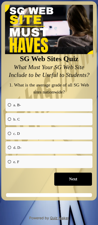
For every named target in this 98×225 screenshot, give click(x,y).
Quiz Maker (59, 218)
